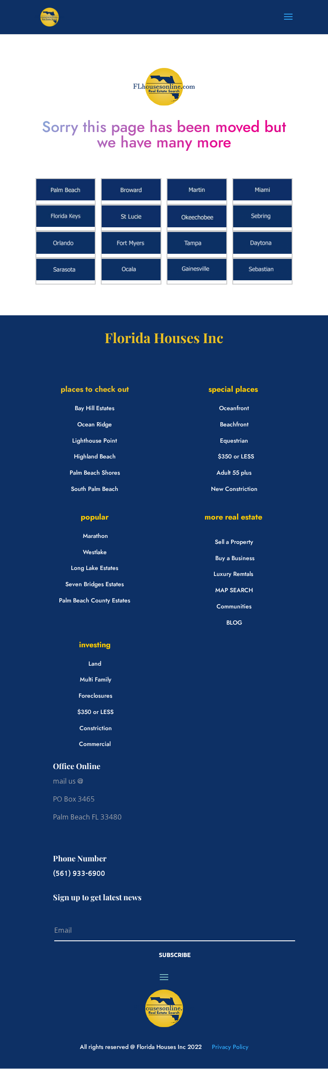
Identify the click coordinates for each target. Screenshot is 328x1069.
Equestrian (234, 440)
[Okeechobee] (196, 225)
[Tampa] (196, 251)
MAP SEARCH (234, 590)
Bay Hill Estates (94, 408)
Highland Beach (95, 456)
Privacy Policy (229, 1047)
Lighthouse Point (94, 440)
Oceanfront (234, 408)
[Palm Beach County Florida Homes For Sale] (65, 198)
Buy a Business (235, 558)
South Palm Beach (94, 489)
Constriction (95, 728)
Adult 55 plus (234, 472)
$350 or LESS (236, 456)
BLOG (234, 622)
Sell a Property (234, 541)
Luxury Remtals (233, 574)
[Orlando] (65, 251)
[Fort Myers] (131, 251)
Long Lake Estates (94, 568)
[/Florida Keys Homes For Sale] (65, 224)
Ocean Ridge (94, 424)
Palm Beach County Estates (94, 600)
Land (94, 663)
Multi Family (95, 679)
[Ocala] (131, 278)
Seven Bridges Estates (94, 584)
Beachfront (234, 424)
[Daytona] (262, 251)
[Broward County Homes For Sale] (131, 198)
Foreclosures (95, 695)
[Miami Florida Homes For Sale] (262, 198)
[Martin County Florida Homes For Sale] (196, 198)
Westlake (95, 552)
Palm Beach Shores (95, 472)
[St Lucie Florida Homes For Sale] (131, 225)
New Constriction (234, 489)
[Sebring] (262, 225)
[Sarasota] (65, 278)
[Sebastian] (262, 278)
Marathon (95, 536)
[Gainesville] (196, 278)
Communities (234, 606)
